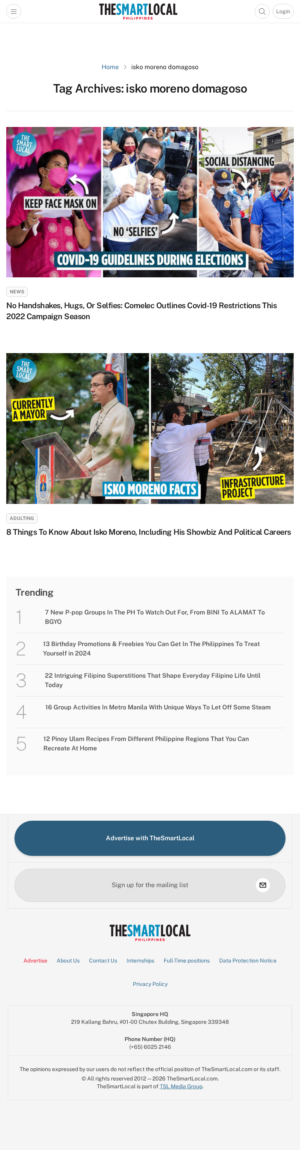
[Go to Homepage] (138, 11)
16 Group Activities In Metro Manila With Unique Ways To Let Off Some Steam (158, 707)
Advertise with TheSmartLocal (150, 838)
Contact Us (103, 960)
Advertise (35, 960)
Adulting (22, 518)
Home (110, 67)
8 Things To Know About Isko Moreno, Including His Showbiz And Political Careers (148, 532)
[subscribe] (263, 885)
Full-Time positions (187, 960)
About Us (68, 960)
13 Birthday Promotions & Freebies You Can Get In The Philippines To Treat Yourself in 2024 (151, 648)
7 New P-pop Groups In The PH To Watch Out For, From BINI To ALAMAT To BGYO (155, 617)
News (17, 292)
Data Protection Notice (248, 960)
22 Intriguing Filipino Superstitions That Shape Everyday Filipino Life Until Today (153, 680)
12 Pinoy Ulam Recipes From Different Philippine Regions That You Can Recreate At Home (146, 743)
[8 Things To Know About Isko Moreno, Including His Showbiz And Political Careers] (150, 428)
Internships (140, 960)
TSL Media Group (181, 1086)
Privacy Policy (150, 984)
